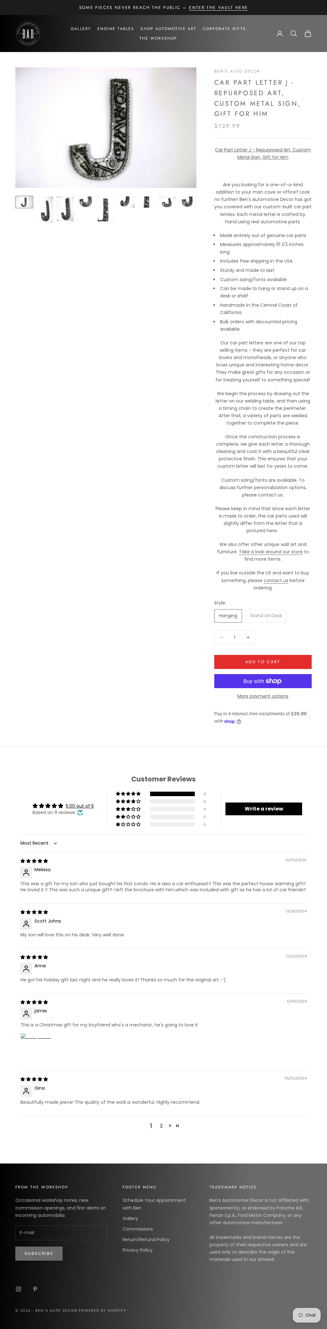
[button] (128, 794)
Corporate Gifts (224, 29)
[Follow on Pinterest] (35, 1289)
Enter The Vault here (218, 7)
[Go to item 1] (24, 202)
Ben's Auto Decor (237, 71)
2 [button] (161, 1126)
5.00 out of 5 (80, 806)
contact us (276, 580)
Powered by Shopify (102, 1310)
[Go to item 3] (65, 209)
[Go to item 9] (188, 202)
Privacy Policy (138, 1250)
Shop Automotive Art (168, 29)
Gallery (81, 29)
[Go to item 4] (86, 202)
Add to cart (263, 662)
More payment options (262, 696)
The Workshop (159, 38)
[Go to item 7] (147, 202)
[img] (34, 861)
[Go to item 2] (45, 210)
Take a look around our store (271, 552)
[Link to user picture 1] (35, 1048)
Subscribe (39, 1253)
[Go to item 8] (167, 202)
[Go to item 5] (106, 209)
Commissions (138, 1229)
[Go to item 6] (126, 202)
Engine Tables (115, 29)
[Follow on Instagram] (18, 1289)
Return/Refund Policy (146, 1239)
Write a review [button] (264, 808)
